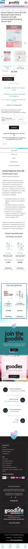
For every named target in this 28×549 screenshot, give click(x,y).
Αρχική (2, 10)
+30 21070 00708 (14, 523)
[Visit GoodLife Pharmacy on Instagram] (15, 498)
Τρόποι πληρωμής (6, 465)
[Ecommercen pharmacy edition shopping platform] (14, 540)
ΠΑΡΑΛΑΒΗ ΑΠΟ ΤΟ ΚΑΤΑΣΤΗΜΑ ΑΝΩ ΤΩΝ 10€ (14, 6)
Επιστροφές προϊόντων (7, 461)
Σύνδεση (4, 447)
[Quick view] (11, 246)
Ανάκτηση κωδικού (6, 451)
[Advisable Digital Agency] (14, 537)
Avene (13, 10)
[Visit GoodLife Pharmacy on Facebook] (11, 498)
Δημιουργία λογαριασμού (8, 449)
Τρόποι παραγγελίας (7, 463)
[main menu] (26, 2)
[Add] (11, 250)
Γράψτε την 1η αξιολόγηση (13, 105)
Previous (2, 56)
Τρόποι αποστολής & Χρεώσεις (9, 467)
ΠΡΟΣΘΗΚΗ (8, 268)
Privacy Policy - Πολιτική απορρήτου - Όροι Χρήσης (12, 470)
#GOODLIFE (14, 501)
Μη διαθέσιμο (8, 79)
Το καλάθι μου (5, 453)
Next (26, 56)
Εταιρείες (8, 10)
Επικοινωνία (5, 459)
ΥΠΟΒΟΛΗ (14, 127)
